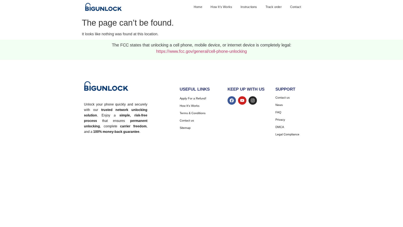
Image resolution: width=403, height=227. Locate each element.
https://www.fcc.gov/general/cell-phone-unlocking (201, 51)
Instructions (249, 7)
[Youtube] (242, 100)
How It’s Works (221, 7)
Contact (295, 7)
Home (198, 7)
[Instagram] (253, 100)
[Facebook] (232, 100)
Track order (274, 7)
